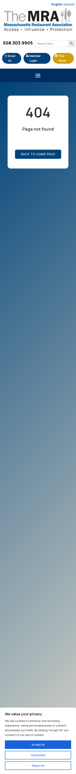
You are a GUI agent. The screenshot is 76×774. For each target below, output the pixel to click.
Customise (38, 755)
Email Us (11, 58)
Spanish (69, 4)
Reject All (38, 765)
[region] (38, 741)
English (56, 4)
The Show (62, 58)
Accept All (38, 744)
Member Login (35, 58)
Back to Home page (38, 154)
